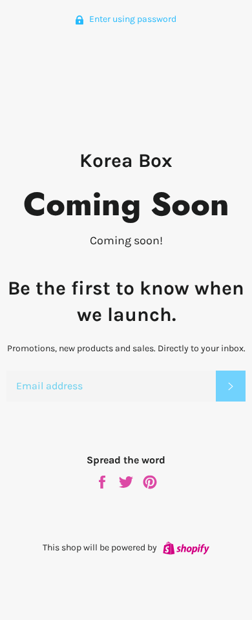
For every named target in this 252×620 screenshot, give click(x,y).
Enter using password (131, 19)
